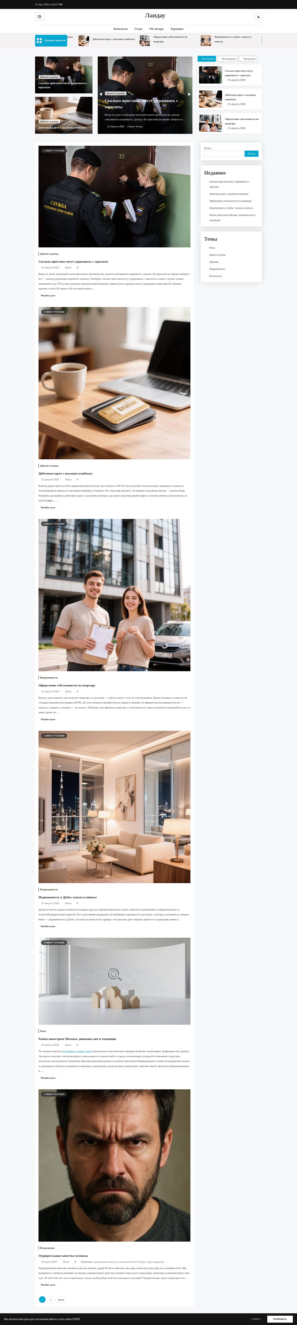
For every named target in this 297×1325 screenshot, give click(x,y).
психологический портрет (132, 1262)
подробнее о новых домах (77, 1051)
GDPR (76, 1319)
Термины (176, 28)
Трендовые (249, 58)
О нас (138, 28)
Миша (68, 267)
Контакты (121, 28)
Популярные (229, 58)
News (43, 1031)
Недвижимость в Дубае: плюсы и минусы (67, 897)
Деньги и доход (49, 77)
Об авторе (156, 28)
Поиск (207, 148)
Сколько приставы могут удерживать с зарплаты (239, 73)
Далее (61, 1299)
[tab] (207, 59)
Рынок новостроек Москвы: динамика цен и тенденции (77, 1039)
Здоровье (214, 262)
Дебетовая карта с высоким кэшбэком (85, 39)
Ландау (155, 15)
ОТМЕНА (256, 1319)
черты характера (155, 1262)
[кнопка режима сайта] (259, 17)
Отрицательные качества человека (63, 1255)
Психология (47, 1248)
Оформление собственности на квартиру (242, 121)
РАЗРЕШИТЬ (280, 1319)
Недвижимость (49, 677)
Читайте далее (48, 295)
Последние (208, 58)
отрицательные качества (105, 1262)
